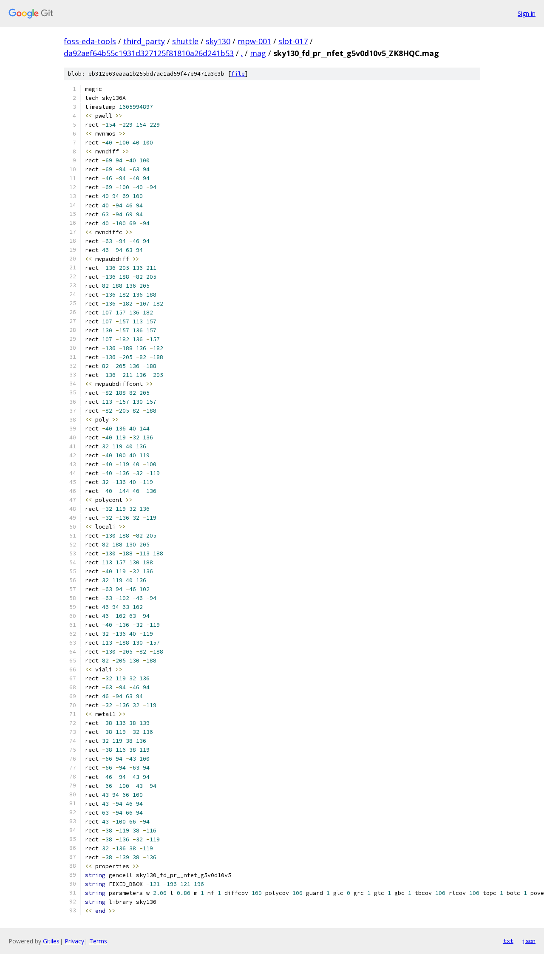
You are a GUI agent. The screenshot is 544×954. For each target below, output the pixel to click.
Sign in (527, 13)
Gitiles (51, 941)
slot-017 (293, 41)
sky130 (218, 41)
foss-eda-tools (90, 41)
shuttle (185, 41)
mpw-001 (254, 41)
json (529, 941)
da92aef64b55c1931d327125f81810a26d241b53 (149, 53)
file (238, 73)
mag (258, 53)
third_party (144, 41)
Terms (98, 941)
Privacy (74, 941)
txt (508, 941)
